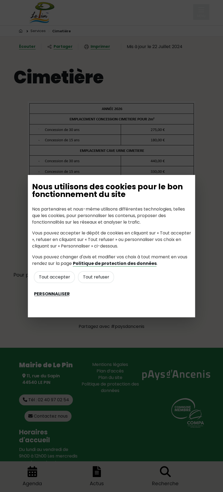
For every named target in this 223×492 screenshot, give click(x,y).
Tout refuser (96, 277)
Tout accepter (54, 277)
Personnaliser (52, 294)
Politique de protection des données (115, 263)
